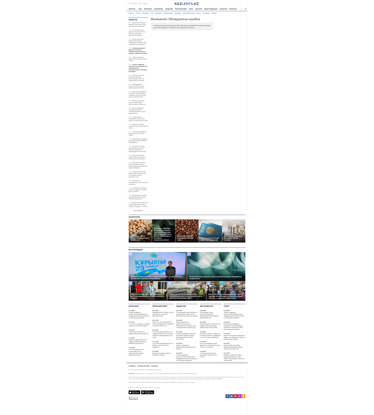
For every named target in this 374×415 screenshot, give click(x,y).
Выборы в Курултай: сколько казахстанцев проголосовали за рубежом (137, 102)
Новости (133, 19)
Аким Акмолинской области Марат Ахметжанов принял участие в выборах (137, 157)
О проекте (132, 366)
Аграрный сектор (188, 13)
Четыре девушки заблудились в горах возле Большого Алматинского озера (138, 118)
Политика (148, 9)
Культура (198, 9)
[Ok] (243, 396)
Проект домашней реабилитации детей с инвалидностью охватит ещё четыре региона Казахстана (137, 41)
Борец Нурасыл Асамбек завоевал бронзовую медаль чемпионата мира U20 (138, 197)
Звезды (214, 13)
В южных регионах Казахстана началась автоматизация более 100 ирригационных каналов (136, 77)
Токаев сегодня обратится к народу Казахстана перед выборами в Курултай (138, 341)
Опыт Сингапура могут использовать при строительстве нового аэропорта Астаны (136, 352)
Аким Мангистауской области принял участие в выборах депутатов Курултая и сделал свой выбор (138, 165)
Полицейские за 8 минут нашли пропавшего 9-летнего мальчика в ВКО (138, 189)
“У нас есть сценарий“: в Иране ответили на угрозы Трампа (138, 133)
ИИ (152, 13)
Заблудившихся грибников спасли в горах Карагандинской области (136, 86)
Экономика (158, 9)
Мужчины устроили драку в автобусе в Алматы (161, 354)
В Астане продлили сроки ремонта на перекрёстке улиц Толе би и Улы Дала (210, 345)
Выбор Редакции (211, 9)
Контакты (154, 366)
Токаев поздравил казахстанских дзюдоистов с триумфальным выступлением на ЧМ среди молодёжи (138, 68)
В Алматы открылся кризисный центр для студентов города (138, 126)
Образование (168, 13)
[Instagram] (239, 396)
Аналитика (134, 217)
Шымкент (145, 13)
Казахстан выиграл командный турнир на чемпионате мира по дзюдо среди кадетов (137, 110)
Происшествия (181, 9)
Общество (169, 9)
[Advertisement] (230, 46)
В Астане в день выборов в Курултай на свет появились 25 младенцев (138, 140)
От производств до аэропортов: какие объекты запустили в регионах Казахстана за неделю (137, 32)
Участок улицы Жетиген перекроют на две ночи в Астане (208, 355)
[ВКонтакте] (231, 396)
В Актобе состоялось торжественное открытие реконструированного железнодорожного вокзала (137, 148)
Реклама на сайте (143, 366)
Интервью (206, 13)
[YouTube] (235, 396)
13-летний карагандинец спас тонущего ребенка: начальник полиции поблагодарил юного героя (162, 334)
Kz (147, 3)
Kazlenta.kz (132, 373)
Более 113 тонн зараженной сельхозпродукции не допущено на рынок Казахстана (163, 324)
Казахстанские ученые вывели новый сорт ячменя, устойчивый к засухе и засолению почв (137, 174)
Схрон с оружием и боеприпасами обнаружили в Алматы (138, 59)
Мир (140, 9)
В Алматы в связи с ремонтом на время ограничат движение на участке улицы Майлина (210, 335)
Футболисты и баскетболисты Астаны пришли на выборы (138, 182)
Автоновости (206, 306)
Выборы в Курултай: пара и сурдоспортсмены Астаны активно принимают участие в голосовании (138, 205)
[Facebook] (227, 396)
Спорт (191, 9)
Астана (138, 13)
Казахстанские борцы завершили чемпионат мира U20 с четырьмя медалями (137, 24)
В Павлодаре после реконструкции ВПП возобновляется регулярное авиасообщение (209, 315)
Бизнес (198, 13)
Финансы (233, 9)
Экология (223, 9)
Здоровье (178, 13)
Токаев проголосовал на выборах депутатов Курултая (138, 333)
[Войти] (245, 9)
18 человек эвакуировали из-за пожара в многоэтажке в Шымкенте (162, 345)
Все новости (138, 211)
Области (132, 9)
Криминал (158, 13)
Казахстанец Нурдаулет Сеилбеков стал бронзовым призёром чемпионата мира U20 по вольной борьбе (137, 94)
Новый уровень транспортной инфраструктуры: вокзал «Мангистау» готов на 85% (210, 325)
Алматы (131, 13)
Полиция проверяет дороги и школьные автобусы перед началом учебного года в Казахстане (138, 50)
